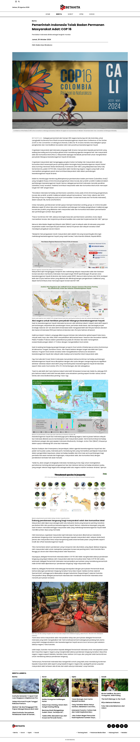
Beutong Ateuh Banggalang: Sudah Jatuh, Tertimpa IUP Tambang (53, 712)
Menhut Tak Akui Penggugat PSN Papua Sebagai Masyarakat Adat (25, 708)
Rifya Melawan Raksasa (110, 702)
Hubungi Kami (113, 732)
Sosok (91, 14)
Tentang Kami (82, 732)
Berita (59, 14)
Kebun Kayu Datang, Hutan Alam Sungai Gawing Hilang (54, 706)
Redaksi (124, 732)
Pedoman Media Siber (98, 732)
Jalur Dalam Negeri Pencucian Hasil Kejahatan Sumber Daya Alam (83, 718)
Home (48, 14)
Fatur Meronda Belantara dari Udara (113, 707)
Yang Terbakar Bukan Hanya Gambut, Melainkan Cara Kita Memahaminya (83, 707)
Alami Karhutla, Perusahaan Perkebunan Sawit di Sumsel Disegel (23, 714)
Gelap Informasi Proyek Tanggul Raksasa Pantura (24, 702)
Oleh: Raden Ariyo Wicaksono (42, 45)
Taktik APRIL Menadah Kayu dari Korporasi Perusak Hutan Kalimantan (54, 718)
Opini (81, 14)
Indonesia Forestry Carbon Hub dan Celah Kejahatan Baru (84, 711)
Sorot (70, 14)
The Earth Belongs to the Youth (113, 699)
